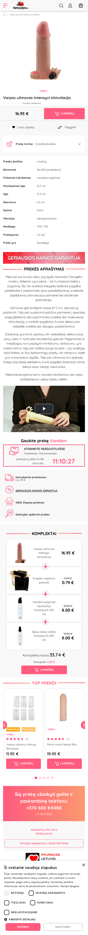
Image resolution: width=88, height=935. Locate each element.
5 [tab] (50, 73)
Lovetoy (42, 161)
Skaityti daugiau (69, 886)
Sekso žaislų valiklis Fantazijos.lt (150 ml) (44, 635)
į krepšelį (26, 763)
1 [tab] (34, 73)
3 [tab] (42, 73)
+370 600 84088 (44, 808)
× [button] (83, 865)
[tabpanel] (44, 50)
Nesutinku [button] (63, 927)
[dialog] (44, 898)
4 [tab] (46, 73)
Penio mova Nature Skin (62, 744)
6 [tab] (54, 73)
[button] (43, 144)
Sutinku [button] (23, 927)
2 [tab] (38, 73)
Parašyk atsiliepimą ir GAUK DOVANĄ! (44, 843)
